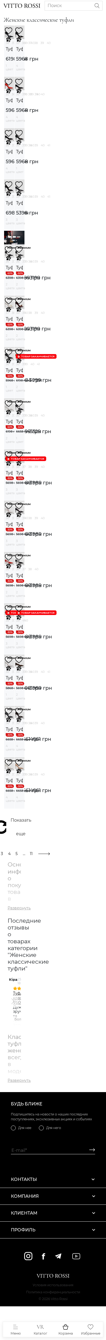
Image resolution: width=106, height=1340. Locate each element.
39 (42, 43)
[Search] (97, 5)
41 (48, 145)
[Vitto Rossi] (22, 6)
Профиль (23, 1229)
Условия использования (53, 1285)
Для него (53, 1128)
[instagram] (28, 1256)
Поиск (55, 5)
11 (31, 853)
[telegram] (58, 1256)
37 (13, 43)
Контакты (24, 1179)
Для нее (24, 1128)
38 (36, 43)
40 (49, 43)
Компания (25, 1196)
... (24, 853)
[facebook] (43, 1256)
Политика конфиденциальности (53, 1292)
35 (17, 43)
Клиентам (24, 1213)
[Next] (12, 1001)
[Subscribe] (90, 1150)
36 (7, 43)
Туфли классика (9, 49)
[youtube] (76, 1256)
